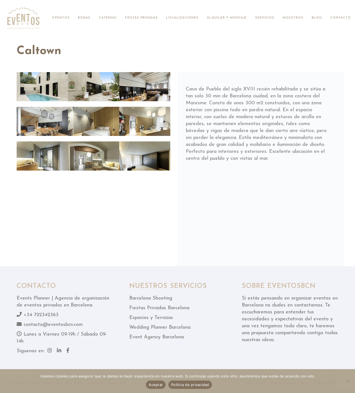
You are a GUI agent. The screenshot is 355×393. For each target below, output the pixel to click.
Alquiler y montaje (227, 17)
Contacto (340, 17)
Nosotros (293, 17)
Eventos (61, 17)
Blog (317, 17)
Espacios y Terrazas (151, 317)
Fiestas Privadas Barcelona (159, 308)
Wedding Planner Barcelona (160, 327)
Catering (108, 17)
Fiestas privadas (141, 17)
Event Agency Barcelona (156, 337)
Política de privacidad (190, 384)
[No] (348, 381)
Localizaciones (182, 17)
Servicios (264, 17)
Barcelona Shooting (150, 298)
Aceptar (156, 384)
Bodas (84, 17)
